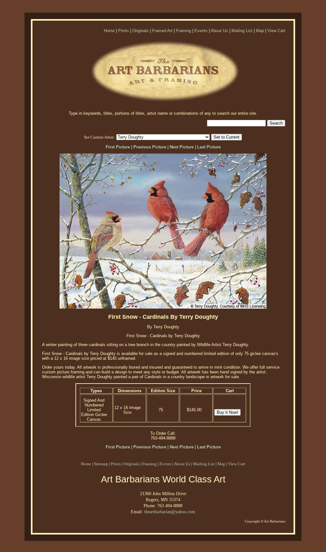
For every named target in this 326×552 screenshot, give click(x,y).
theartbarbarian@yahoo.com (169, 511)
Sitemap (101, 463)
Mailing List (241, 30)
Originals (140, 30)
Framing (183, 30)
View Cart (276, 30)
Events (201, 30)
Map (260, 30)
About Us (219, 30)
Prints (123, 30)
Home (109, 30)
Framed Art (162, 30)
